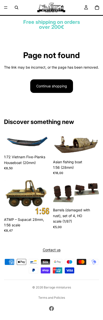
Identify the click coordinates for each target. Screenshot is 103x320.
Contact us (51, 250)
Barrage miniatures (57, 287)
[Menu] (6, 7)
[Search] (16, 7)
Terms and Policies (51, 297)
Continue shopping (51, 86)
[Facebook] (51, 308)
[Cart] (97, 7)
